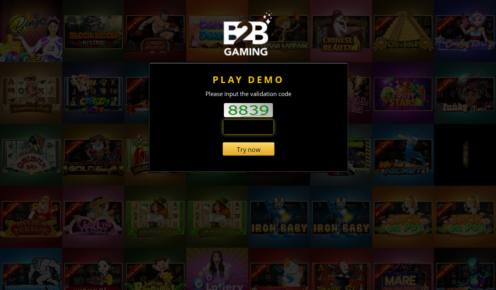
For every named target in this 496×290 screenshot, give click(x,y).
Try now (248, 149)
